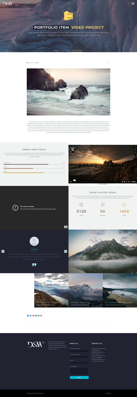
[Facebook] (28, 316)
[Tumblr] (36, 316)
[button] (68, 91)
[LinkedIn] (38, 316)
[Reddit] (41, 316)
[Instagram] (109, 393)
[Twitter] (30, 316)
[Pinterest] (33, 316)
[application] (68, 91)
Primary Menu (133, 4)
